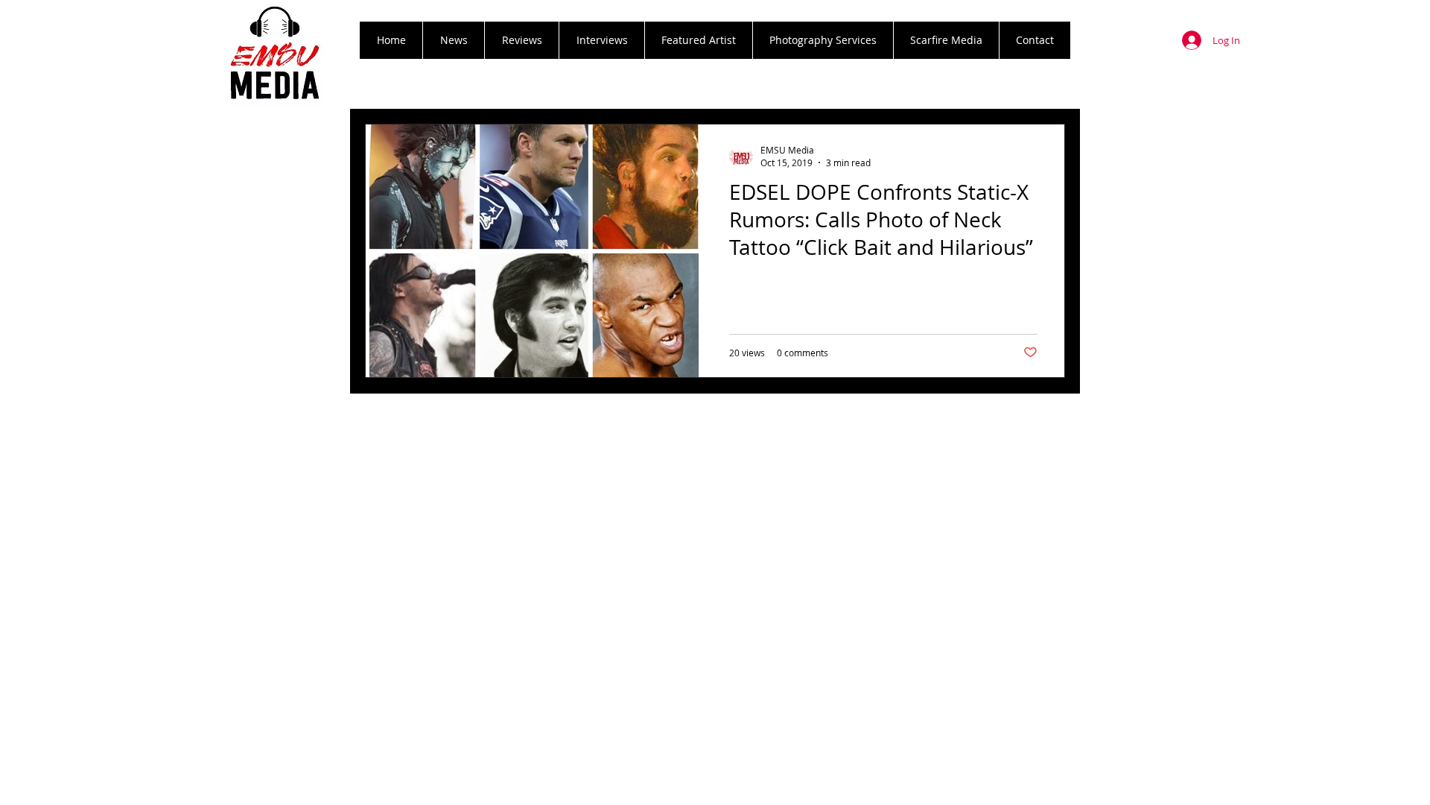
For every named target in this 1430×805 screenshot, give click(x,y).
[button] (521, 40)
